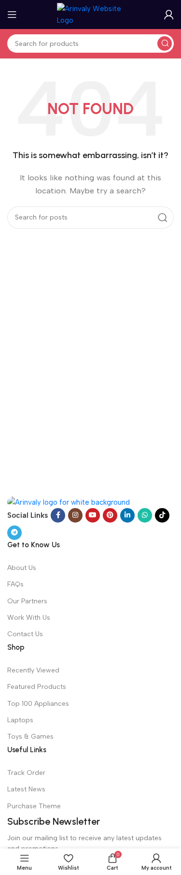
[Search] (164, 43)
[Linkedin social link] (127, 515)
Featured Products (36, 687)
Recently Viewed (33, 670)
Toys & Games (30, 736)
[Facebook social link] (58, 515)
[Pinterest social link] (110, 515)
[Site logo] (91, 14)
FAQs (15, 584)
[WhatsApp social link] (145, 515)
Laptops (20, 720)
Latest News (26, 789)
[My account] (169, 14)
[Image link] (68, 501)
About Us (21, 568)
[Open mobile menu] (12, 14)
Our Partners (27, 601)
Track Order (26, 773)
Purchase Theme (34, 806)
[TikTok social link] (162, 515)
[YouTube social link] (92, 515)
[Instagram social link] (75, 515)
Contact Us (25, 634)
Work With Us (28, 617)
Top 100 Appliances (38, 704)
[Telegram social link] (14, 532)
